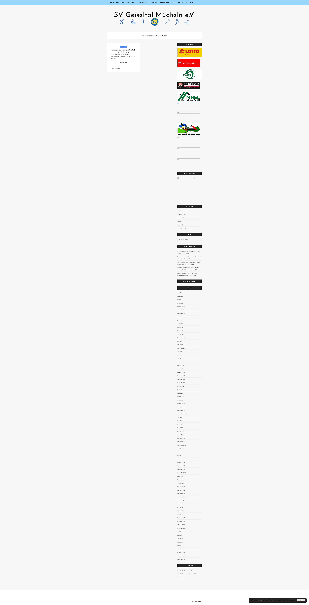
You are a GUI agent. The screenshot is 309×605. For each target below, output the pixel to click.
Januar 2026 (180, 303)
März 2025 (180, 327)
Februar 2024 (180, 365)
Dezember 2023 (181, 372)
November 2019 (181, 490)
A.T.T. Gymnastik (181, 211)
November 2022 (181, 407)
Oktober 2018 (181, 524)
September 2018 (181, 528)
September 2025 (181, 317)
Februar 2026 (180, 299)
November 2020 (181, 466)
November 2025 (181, 310)
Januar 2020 (180, 483)
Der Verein (189, 2)
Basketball (120, 2)
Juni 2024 (179, 351)
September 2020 (181, 472)
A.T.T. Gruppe (153, 2)
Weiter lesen (123, 62)
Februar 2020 (180, 479)
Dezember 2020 (181, 462)
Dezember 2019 (181, 486)
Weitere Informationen (290, 600)
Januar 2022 (180, 434)
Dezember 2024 (181, 337)
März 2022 (180, 427)
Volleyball (131, 2)
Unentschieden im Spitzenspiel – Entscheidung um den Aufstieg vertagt (189, 257)
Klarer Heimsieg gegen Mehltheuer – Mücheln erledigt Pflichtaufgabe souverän (189, 263)
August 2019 (180, 500)
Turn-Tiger (180, 228)
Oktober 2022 (181, 410)
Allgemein (123, 46)
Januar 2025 (180, 334)
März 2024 (180, 362)
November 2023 (181, 375)
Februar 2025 (180, 330)
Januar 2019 (180, 514)
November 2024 (181, 341)
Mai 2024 (179, 355)
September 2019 (181, 497)
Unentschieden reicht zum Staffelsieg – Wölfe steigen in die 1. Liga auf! (189, 252)
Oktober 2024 (181, 344)
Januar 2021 (180, 459)
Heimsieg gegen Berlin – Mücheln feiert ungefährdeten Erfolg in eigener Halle (187, 274)
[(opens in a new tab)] (189, 52)
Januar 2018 (180, 549)
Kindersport (164, 2)
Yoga (173, 2)
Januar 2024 (180, 369)
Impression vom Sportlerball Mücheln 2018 (123, 51)
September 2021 (181, 445)
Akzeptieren (301, 600)
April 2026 (180, 292)
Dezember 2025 (181, 306)
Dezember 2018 (181, 517)
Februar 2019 (180, 511)
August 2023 (180, 386)
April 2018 (180, 538)
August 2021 (180, 448)
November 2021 (181, 438)
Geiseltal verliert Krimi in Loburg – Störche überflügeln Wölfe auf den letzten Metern (188, 268)
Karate (180, 2)
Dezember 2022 (181, 403)
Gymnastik (142, 2)
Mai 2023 (179, 389)
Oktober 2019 (181, 493)
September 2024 (181, 348)
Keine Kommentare (115, 68)
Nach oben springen (196, 601)
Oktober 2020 (181, 469)
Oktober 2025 (181, 313)
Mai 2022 (179, 421)
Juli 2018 (179, 531)
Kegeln (111, 2)
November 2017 (181, 556)
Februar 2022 (180, 431)
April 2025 (180, 324)
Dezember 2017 (181, 552)
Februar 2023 (180, 396)
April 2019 (180, 504)
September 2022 (181, 414)
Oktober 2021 (181, 441)
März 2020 (180, 476)
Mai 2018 (179, 535)
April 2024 (180, 358)
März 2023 (180, 393)
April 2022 (180, 424)
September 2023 (181, 382)
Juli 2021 (179, 452)
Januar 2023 (180, 400)
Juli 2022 (179, 417)
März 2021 (180, 455)
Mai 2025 (179, 320)
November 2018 (181, 521)
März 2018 (180, 542)
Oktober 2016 (181, 559)
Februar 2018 (180, 545)
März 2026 (180, 296)
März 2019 (180, 507)
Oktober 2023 (181, 379)
